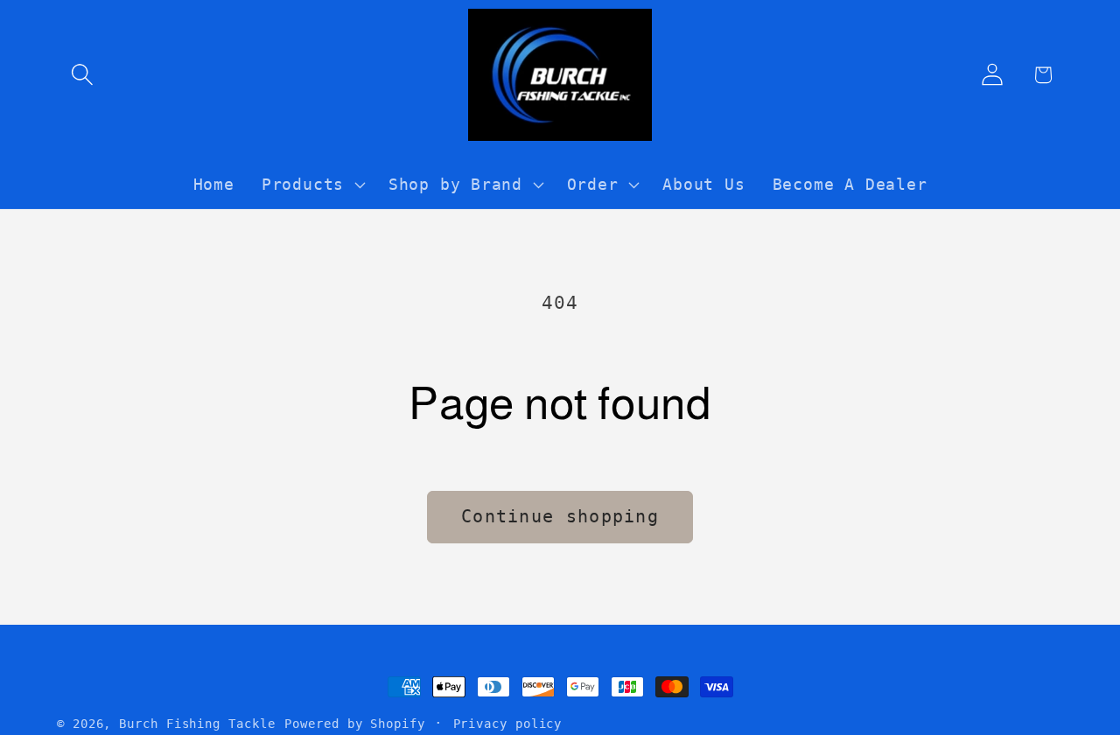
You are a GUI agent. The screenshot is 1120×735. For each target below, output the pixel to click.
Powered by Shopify (354, 724)
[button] (82, 75)
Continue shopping (560, 517)
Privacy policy (508, 724)
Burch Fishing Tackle (197, 724)
